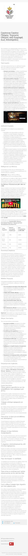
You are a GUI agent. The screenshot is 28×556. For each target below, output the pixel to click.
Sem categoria (7, 522)
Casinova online (14, 48)
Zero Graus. (20, 554)
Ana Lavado (17, 522)
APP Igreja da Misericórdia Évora (7, 538)
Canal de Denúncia (5, 543)
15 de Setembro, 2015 (8, 521)
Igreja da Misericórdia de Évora (7, 540)
